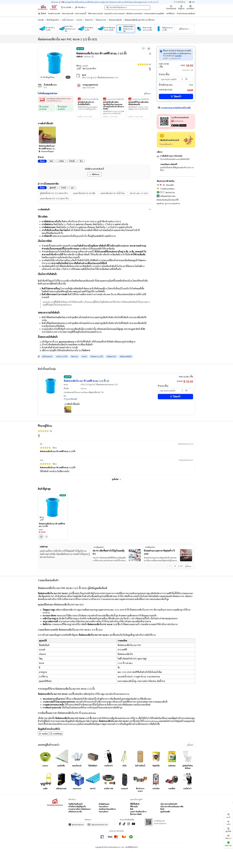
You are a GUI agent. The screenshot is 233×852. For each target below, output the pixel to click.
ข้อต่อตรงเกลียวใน (115, 20)
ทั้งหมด (42, 161)
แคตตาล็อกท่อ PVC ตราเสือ (84, 193)
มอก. (72, 188)
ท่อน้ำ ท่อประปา (68, 20)
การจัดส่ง (61, 161)
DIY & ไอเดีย (67, 7)
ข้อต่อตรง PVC (101, 20)
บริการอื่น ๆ (81, 7)
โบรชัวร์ (63, 188)
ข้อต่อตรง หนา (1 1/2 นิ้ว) (167, 29)
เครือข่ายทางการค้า (75, 811)
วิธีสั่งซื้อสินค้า (135, 804)
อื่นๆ (81, 161)
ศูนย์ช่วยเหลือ (165, 811)
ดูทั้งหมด (147, 93)
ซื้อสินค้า (43, 13)
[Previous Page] (169, 566)
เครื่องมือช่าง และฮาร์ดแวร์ (134, 13)
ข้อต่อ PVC (89, 20)
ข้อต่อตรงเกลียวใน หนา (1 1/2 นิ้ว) (128, 28)
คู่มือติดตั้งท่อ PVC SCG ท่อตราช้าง (54, 193)
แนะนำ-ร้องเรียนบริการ (138, 811)
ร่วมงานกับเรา (103, 806)
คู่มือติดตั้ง (53, 188)
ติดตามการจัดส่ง (136, 814)
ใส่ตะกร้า (177, 96)
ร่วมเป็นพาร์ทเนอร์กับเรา (107, 809)
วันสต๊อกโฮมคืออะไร (75, 804)
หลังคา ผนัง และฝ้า (68, 13)
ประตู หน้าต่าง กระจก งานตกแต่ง (114, 13)
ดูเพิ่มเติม (115, 479)
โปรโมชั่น (72, 161)
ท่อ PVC (79, 20)
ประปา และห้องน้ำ (81, 13)
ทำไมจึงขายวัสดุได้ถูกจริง (77, 806)
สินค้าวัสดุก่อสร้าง (53, 20)
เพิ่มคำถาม (95, 174)
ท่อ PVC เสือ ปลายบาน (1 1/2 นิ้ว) (109, 29)
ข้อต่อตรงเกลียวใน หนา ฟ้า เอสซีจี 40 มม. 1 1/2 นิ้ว (85, 381)
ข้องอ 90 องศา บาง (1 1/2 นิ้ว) (147, 29)
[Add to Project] (162, 135)
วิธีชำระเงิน (134, 806)
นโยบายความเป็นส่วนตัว (168, 804)
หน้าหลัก (41, 20)
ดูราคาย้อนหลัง (71, 399)
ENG (193, 2)
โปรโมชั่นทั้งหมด (181, 2)
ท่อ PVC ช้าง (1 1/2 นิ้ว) (50, 29)
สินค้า (51, 161)
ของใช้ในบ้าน (170, 13)
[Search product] (108, 7)
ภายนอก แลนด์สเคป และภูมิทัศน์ (154, 13)
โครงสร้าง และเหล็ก (54, 13)
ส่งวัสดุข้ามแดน (104, 804)
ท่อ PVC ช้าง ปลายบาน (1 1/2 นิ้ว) (70, 28)
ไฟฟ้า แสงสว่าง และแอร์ (95, 13)
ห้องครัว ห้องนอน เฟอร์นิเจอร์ (186, 13)
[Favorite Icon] (143, 48)
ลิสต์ (131, 809)
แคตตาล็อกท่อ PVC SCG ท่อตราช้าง (54, 198)
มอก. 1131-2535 (89, 87)
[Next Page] (175, 566)
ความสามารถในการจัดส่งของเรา (79, 809)
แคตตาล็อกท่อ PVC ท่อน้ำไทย (112, 193)
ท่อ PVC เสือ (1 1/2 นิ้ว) (88, 29)
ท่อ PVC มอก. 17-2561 (139, 193)
